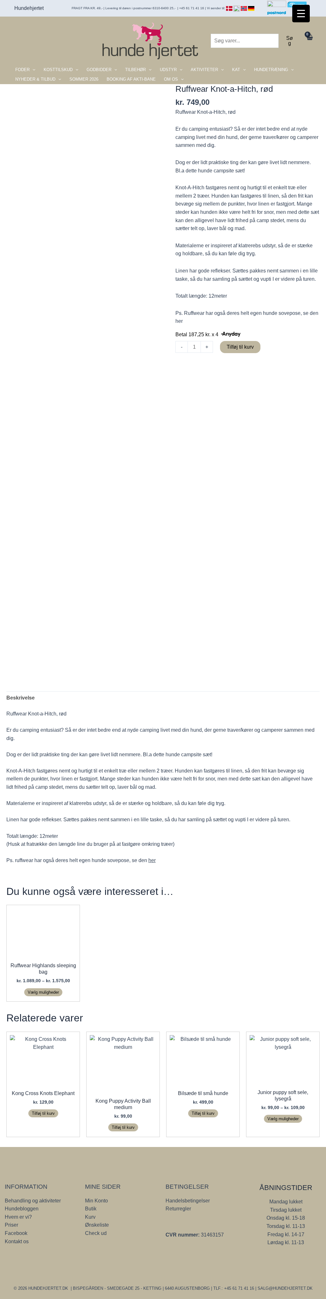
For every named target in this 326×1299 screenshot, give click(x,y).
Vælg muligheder (43, 992)
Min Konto (96, 1200)
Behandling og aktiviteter (33, 1200)
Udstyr (168, 69)
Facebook (16, 1233)
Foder (22, 69)
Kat (236, 69)
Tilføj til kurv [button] (43, 1113)
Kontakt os (17, 1241)
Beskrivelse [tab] (20, 697)
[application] (32, 70)
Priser (11, 1225)
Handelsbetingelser (188, 1200)
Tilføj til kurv (240, 347)
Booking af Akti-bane (131, 79)
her (179, 321)
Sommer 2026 (83, 79)
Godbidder (99, 69)
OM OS (171, 79)
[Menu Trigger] (301, 13)
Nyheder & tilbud (35, 79)
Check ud (96, 1233)
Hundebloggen (22, 1208)
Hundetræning (271, 69)
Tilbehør (135, 69)
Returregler (178, 1208)
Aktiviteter (204, 69)
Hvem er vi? (18, 1217)
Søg (289, 40)
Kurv (90, 1217)
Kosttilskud (58, 69)
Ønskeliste (97, 1225)
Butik (90, 1208)
